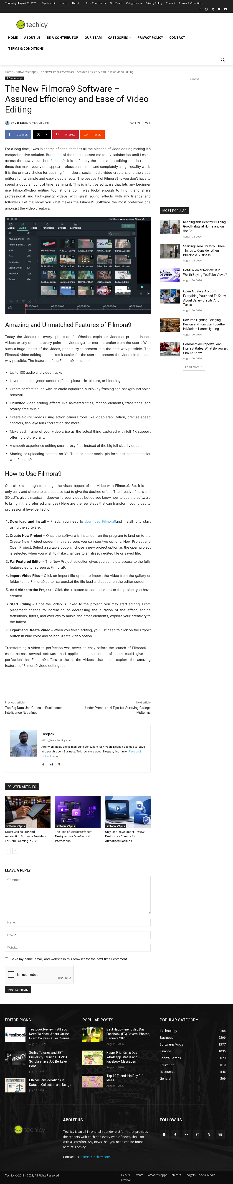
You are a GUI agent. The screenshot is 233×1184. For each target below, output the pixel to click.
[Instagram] (206, 9)
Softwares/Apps (26, 72)
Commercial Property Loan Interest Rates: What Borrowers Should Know (205, 348)
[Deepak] (8, 122)
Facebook (135, 751)
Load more (192, 367)
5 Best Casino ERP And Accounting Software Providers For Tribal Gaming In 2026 (25, 836)
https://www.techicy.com (56, 740)
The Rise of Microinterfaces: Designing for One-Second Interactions (73, 836)
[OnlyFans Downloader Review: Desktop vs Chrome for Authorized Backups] (128, 812)
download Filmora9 (100, 521)
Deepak (20, 122)
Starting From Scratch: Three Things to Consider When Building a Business (204, 250)
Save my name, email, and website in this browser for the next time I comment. (69, 959)
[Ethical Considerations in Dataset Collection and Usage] (15, 1085)
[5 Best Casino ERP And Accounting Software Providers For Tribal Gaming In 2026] (28, 812)
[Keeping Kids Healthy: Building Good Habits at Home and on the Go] (170, 227)
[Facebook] (200, 9)
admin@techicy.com (95, 1157)
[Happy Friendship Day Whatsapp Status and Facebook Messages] (92, 1058)
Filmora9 (58, 161)
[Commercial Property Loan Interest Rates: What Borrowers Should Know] (170, 349)
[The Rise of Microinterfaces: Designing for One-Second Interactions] (78, 812)
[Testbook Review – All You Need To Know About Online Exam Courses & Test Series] (15, 1034)
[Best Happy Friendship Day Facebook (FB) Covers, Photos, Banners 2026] (92, 1034)
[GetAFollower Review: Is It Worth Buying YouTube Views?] (170, 275)
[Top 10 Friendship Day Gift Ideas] (92, 1081)
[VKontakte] (220, 1134)
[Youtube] (225, 9)
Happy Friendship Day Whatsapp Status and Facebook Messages (121, 1057)
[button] (222, 59)
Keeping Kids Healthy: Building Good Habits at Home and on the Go (204, 226)
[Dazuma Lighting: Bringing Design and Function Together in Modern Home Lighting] (170, 325)
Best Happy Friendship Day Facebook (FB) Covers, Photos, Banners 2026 (128, 1034)
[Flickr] (186, 1134)
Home (9, 72)
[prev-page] (8, 851)
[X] (212, 9)
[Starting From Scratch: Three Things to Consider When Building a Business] (170, 251)
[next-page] (15, 851)
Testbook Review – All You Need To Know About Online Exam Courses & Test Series (49, 1034)
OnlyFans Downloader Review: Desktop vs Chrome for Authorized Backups (125, 836)
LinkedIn (46, 756)
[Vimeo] (219, 9)
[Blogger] (164, 1134)
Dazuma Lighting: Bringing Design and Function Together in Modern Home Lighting (204, 324)
